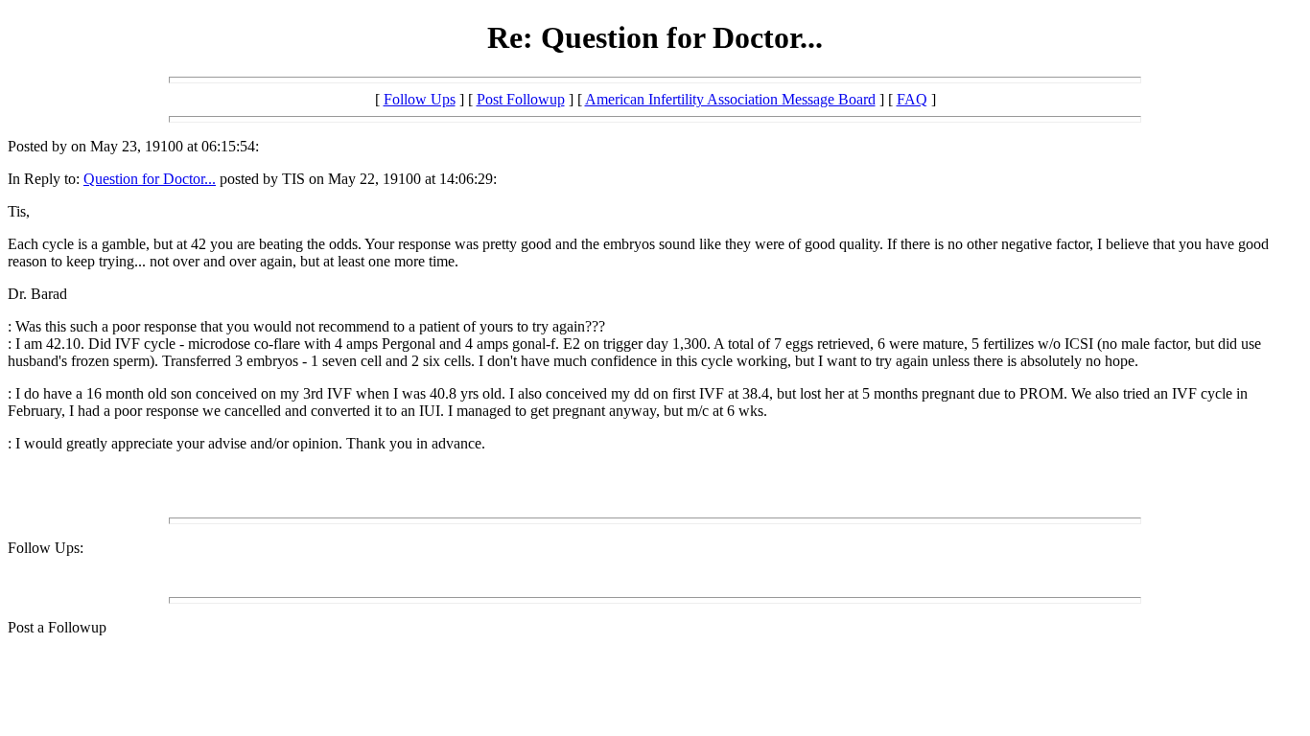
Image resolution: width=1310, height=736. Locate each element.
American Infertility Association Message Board (730, 99)
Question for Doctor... (149, 179)
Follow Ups (420, 99)
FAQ (912, 99)
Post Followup (521, 99)
